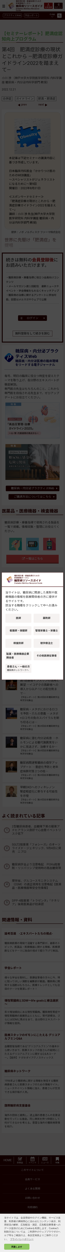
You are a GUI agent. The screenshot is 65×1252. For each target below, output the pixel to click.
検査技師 (18, 643)
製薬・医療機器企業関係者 (17, 655)
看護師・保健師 (18, 630)
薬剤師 (46, 618)
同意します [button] (16, 1247)
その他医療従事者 (46, 655)
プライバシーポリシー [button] (22, 1239)
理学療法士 (46, 643)
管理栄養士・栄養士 (46, 630)
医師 (18, 618)
